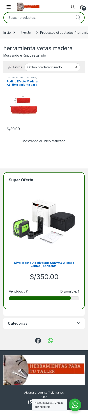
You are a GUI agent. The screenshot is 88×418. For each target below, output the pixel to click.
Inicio (7, 32)
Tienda (25, 32)
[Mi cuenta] (72, 7)
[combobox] (38, 17)
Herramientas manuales (21, 77)
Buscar (78, 17)
